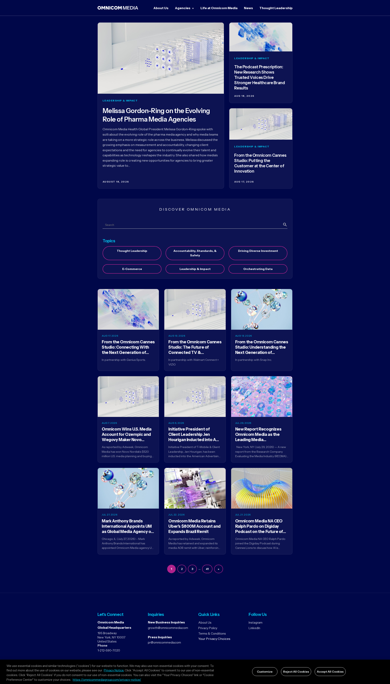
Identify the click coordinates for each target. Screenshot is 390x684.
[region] (195, 672)
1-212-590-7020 (109, 650)
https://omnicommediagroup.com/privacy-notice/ (107, 680)
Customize (265, 671)
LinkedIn (254, 628)
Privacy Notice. (114, 670)
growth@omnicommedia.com (168, 628)
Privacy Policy (207, 628)
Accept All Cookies (330, 671)
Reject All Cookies (296, 671)
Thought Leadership (275, 8)
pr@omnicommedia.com (164, 642)
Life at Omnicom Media (218, 8)
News (248, 8)
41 (207, 569)
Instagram (255, 622)
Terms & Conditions (212, 633)
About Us (160, 8)
